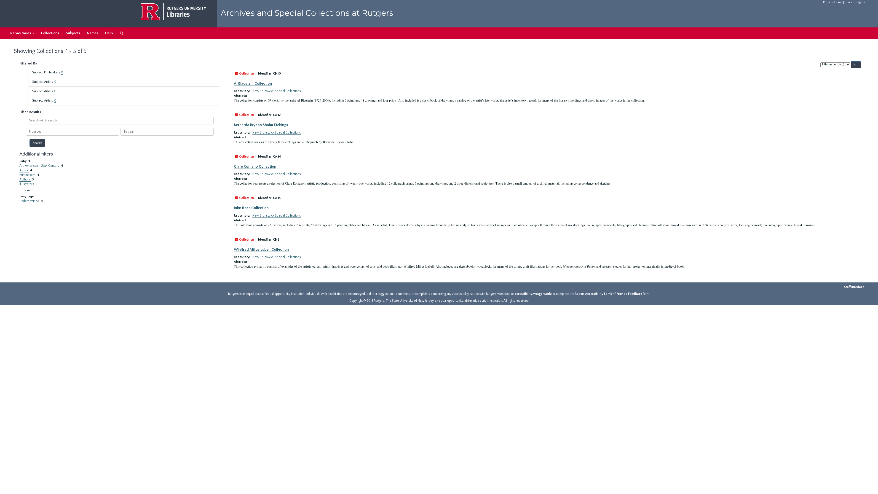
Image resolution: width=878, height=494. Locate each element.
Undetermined (29, 201)
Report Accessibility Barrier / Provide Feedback (608, 294)
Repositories (21, 33)
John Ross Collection (251, 208)
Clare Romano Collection (255, 166)
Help (109, 33)
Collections (50, 33)
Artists (24, 170)
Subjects (73, 33)
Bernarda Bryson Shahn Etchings (261, 125)
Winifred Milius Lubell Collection (261, 249)
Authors (25, 179)
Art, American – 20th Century (39, 166)
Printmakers (27, 175)
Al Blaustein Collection (253, 83)
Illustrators (27, 184)
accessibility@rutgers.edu (533, 294)
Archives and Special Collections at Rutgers (307, 13)
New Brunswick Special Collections (276, 91)
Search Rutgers (855, 2)
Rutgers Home (833, 2)
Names (92, 33)
